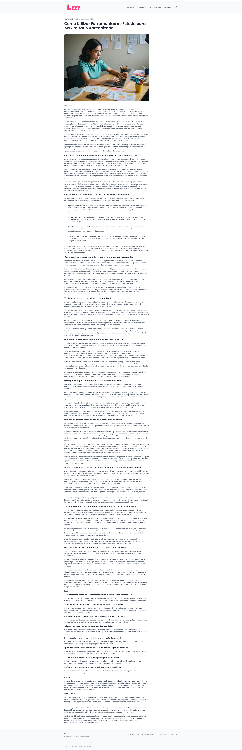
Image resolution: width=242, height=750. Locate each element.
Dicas (150, 7)
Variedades (168, 7)
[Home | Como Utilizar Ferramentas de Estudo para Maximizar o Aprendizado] (77, 7)
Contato (174, 734)
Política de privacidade (145, 734)
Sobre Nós (130, 734)
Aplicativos (131, 7)
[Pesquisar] (176, 7)
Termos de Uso (162, 734)
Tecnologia (158, 7)
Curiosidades (141, 7)
